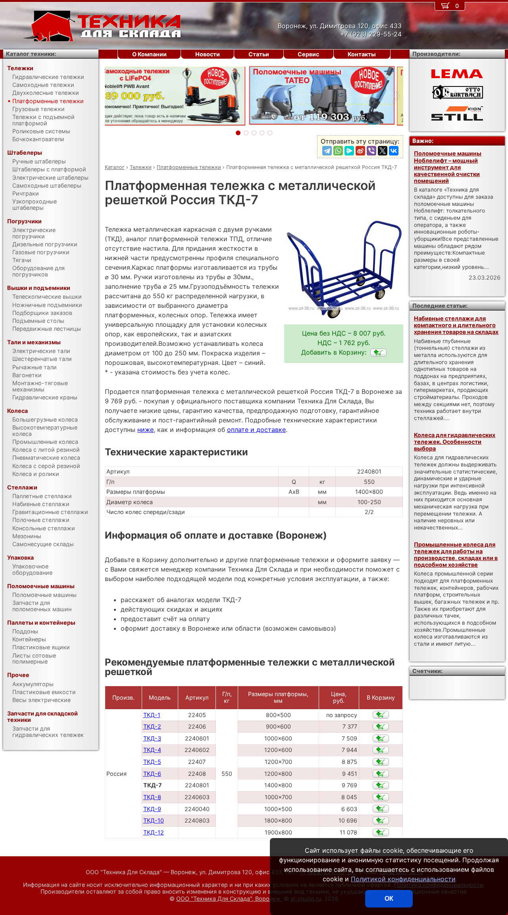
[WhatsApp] (338, 150)
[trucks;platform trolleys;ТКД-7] (378, 353)
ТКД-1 (151, 715)
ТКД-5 (152, 761)
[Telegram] (327, 150)
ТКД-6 (152, 773)
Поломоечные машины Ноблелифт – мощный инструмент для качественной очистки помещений (447, 167)
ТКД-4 (152, 749)
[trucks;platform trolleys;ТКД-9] (381, 809)
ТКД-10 (153, 820)
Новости (207, 54)
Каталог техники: (31, 53)
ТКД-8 (152, 797)
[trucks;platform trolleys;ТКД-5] (381, 762)
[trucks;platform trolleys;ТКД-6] (381, 774)
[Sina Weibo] (360, 150)
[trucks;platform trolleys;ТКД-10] (381, 821)
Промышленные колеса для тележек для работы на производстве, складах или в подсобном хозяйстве (456, 554)
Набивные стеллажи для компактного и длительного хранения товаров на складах (456, 325)
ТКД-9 (152, 809)
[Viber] (371, 150)
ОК (389, 898)
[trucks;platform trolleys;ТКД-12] (381, 832)
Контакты (362, 54)
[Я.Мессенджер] (349, 150)
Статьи (258, 54)
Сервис (308, 54)
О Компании (149, 54)
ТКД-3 (152, 738)
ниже (145, 430)
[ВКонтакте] (393, 150)
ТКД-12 (153, 832)
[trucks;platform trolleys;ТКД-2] (381, 727)
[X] (382, 150)
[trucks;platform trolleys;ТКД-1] (381, 715)
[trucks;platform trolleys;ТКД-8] (381, 797)
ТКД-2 (152, 726)
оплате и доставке (256, 430)
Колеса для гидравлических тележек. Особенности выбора (454, 442)
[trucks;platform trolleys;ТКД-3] (381, 738)
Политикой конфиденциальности (403, 879)
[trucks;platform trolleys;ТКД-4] (381, 750)
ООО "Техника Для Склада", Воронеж (228, 898)
